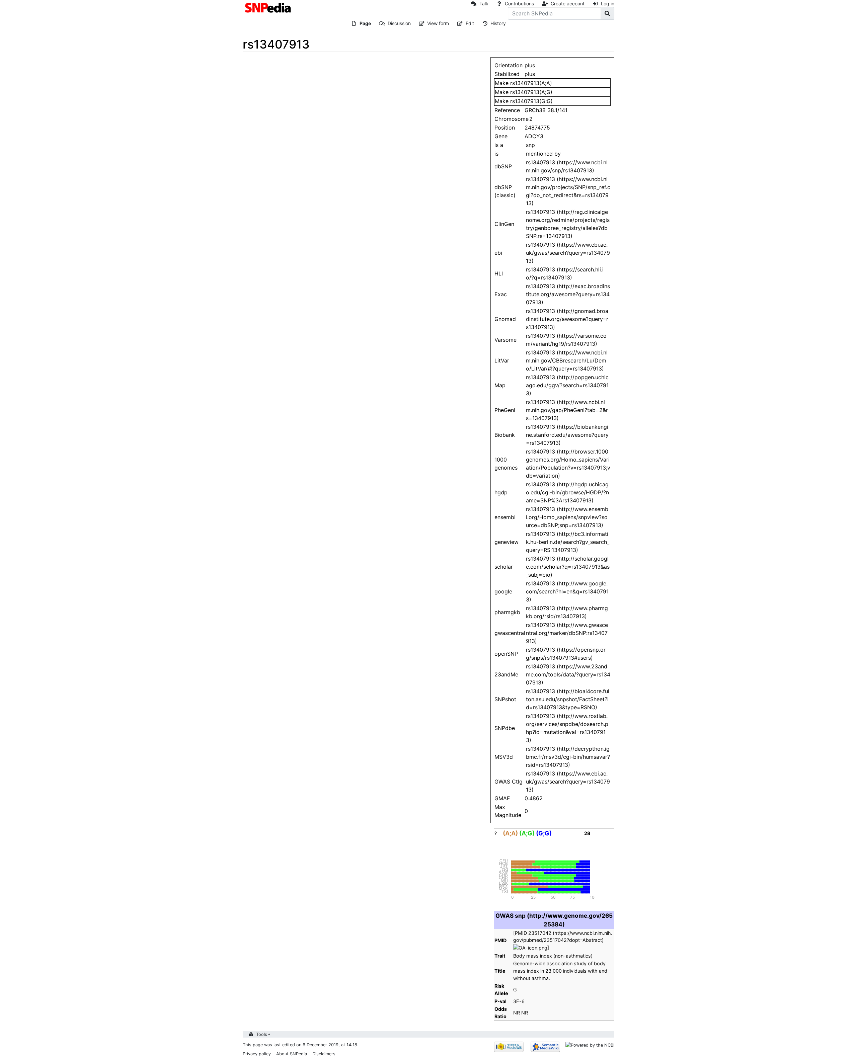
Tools (261, 1034)
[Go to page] (607, 13)
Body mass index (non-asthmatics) (553, 956)
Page (365, 23)
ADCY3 (534, 136)
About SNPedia (291, 1053)
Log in (607, 3)
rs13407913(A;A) (531, 83)
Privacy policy (257, 1053)
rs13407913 (540, 244)
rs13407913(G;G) (531, 101)
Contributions (519, 3)
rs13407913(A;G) (531, 92)
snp (530, 145)
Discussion (399, 23)
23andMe (506, 674)
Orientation (508, 65)
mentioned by (543, 153)
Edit (470, 23)
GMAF (502, 798)
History (498, 23)
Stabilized (507, 74)
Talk (483, 3)
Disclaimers (323, 1053)
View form (438, 23)
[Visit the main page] (269, 7)
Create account (568, 3)
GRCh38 (535, 110)
